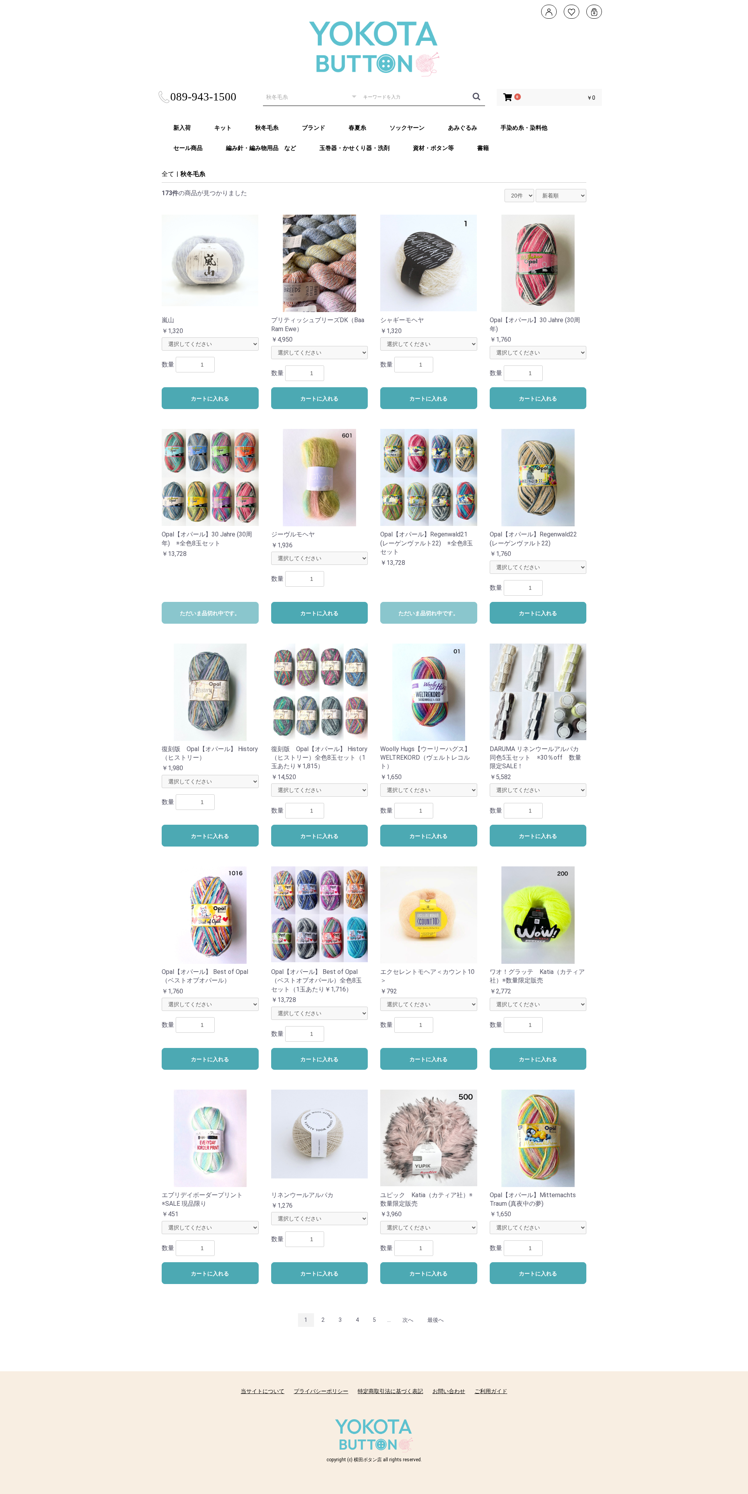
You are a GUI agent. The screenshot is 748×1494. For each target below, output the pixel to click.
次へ (407, 1320)
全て (168, 174)
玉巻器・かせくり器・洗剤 (354, 148)
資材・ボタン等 (433, 148)
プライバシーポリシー (321, 1391)
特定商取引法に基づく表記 (390, 1391)
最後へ (435, 1320)
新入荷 (182, 127)
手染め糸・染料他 (524, 127)
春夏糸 (357, 127)
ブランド (313, 127)
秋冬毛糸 (267, 127)
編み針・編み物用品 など (261, 148)
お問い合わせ (448, 1391)
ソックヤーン (407, 127)
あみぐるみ (462, 127)
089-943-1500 (203, 96)
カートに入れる (210, 398)
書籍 (483, 148)
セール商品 (188, 148)
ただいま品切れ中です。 (210, 613)
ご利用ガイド (491, 1391)
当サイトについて (262, 1391)
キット (223, 127)
